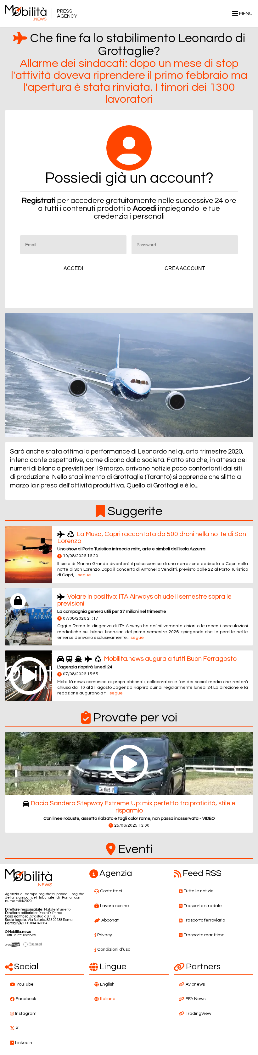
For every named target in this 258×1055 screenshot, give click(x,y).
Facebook (26, 999)
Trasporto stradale (203, 906)
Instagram (25, 1013)
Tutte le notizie (199, 891)
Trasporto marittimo (204, 935)
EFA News (195, 999)
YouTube (25, 984)
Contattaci (111, 891)
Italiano (107, 999)
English (107, 984)
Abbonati (110, 920)
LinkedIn (23, 1043)
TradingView (198, 1013)
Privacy (104, 935)
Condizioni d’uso (113, 949)
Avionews (195, 984)
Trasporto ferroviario (204, 920)
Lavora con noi (115, 906)
